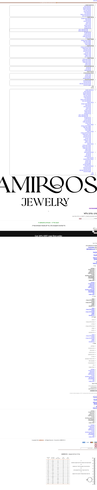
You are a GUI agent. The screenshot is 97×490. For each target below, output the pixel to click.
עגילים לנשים (90, 17)
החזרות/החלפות (91, 273)
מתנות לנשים (90, 58)
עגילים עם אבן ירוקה (83, 29)
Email (95, 231)
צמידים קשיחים (87, 49)
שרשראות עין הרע (86, 15)
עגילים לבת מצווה (87, 36)
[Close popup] (95, 444)
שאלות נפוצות (91, 280)
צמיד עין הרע (88, 56)
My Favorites (91, 276)
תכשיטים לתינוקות (89, 79)
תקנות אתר (92, 270)
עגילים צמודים (87, 32)
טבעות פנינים (88, 43)
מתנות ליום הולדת (87, 59)
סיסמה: (95, 218)
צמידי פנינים (88, 52)
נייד (96, 228)
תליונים (92, 304)
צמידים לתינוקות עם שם (85, 83)
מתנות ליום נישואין (86, 60)
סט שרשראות (87, 70)
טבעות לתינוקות (87, 85)
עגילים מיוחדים (87, 35)
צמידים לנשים (90, 45)
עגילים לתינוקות (87, 21)
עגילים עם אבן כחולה (83, 30)
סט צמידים (88, 68)
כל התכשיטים (91, 306)
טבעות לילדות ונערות (86, 40)
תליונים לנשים (90, 71)
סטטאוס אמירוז (91, 277)
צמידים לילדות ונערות (86, 47)
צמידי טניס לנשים (87, 48)
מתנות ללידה (88, 64)
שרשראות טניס (87, 11)
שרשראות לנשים (90, 5)
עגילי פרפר (88, 22)
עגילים (93, 298)
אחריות (92, 274)
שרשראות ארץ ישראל (86, 14)
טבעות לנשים (90, 39)
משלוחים (92, 268)
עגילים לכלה (88, 19)
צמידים (93, 301)
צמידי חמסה (88, 55)
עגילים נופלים (88, 26)
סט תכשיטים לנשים (89, 66)
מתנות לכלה (88, 63)
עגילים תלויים (88, 33)
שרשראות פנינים (87, 7)
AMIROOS (41, 440)
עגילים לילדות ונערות (86, 18)
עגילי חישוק (88, 24)
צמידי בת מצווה (87, 54)
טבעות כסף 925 (87, 41)
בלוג (93, 86)
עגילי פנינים (88, 37)
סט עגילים (88, 67)
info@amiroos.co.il (91, 249)
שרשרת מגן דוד (87, 10)
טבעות (93, 303)
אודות (92, 87)
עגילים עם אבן (87, 28)
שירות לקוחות (91, 272)
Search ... (95, 448)
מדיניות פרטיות (91, 269)
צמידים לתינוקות (87, 51)
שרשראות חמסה (87, 9)
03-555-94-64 (91, 247)
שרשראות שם (87, 6)
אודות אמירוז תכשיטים (89, 275)
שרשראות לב (88, 13)
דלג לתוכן (95, 0)
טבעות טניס (88, 44)
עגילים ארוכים (87, 25)
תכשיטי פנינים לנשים (89, 73)
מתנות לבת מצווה (87, 62)
